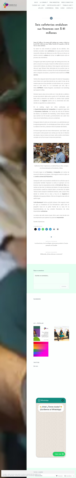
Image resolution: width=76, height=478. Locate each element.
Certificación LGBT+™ (54, 5)
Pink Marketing (55, 2)
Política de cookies (38, 475)
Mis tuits (35, 366)
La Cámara (43, 2)
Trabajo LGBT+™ (68, 5)
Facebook (37, 299)
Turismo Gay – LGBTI (38, 5)
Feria (57, 8)
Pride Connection (67, 2)
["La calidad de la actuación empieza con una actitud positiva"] (40, 334)
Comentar (64, 286)
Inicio (36, 2)
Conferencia (49, 8)
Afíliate (40, 8)
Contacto (69, 8)
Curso (62, 8)
